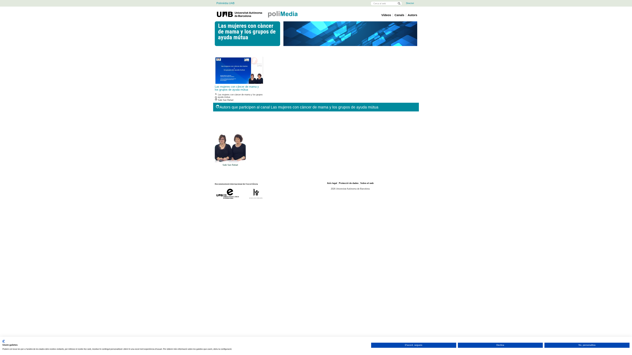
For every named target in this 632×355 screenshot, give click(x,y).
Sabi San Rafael (224, 100)
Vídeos (386, 15)
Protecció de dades (348, 183)
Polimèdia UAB (225, 3)
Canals (399, 15)
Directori (410, 3)
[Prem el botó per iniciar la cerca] (399, 3)
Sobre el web (367, 183)
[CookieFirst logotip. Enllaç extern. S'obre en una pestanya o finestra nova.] (3, 341)
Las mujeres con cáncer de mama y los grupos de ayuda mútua (237, 88)
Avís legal (332, 183)
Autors (412, 15)
